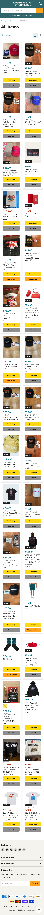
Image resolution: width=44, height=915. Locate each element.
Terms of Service (34, 907)
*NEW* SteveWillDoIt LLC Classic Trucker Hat (10, 417)
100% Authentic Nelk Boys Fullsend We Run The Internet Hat (10, 123)
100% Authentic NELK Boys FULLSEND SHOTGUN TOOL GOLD (10, 719)
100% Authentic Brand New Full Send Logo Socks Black (10, 564)
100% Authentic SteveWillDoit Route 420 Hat (32, 465)
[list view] (40, 35)
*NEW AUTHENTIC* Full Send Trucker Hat (11, 366)
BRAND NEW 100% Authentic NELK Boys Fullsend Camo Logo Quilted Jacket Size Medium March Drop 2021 (33, 561)
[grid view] (35, 35)
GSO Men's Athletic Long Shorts (32, 607)
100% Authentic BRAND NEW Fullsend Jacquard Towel (10, 266)
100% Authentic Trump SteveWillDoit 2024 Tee (11, 513)
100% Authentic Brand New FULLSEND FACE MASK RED (31, 661)
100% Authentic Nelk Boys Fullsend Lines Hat (32, 73)
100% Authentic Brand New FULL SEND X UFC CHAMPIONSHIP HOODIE (31, 707)
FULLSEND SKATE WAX (32, 215)
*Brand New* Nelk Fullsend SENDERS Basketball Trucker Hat (32, 367)
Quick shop (11, 80)
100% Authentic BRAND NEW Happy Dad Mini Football (9, 317)
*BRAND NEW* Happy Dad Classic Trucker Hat (32, 417)
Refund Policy (9, 907)
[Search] (39, 10)
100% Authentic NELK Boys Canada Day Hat (32, 514)
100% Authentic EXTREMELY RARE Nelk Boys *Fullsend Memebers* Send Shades (32, 312)
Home (3, 21)
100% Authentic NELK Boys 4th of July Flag (31, 171)
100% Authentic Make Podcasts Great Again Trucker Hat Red (11, 69)
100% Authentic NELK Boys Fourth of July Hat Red (11, 172)
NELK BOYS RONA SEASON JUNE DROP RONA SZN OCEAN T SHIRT (32, 816)
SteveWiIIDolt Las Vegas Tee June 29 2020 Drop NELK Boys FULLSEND (10, 816)
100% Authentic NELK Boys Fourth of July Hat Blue (33, 122)
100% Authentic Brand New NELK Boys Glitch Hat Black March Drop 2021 (10, 616)
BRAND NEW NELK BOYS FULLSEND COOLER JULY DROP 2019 (11, 770)
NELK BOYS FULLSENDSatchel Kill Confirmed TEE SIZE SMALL (32, 770)
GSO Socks (7, 659)
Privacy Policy (21, 907)
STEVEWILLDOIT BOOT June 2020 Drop (10, 216)
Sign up (35, 883)
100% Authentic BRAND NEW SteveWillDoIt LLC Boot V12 (32, 256)
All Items (11, 21)
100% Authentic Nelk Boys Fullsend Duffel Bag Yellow (10, 464)
